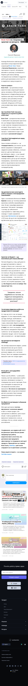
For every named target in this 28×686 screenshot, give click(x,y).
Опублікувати (16, 482)
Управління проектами (17, 18)
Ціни (5, 606)
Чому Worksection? (8, 609)
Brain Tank (12, 66)
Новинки (3, 6)
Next (20, 6)
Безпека (5, 612)
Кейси (9, 6)
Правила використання (6, 654)
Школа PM (15, 6)
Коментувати (7, 466)
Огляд (5, 604)
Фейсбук (12, 445)
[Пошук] (26, 6)
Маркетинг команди (7, 18)
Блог (3, 14)
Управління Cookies (6, 660)
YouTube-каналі (6, 454)
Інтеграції (6, 614)
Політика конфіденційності (7, 657)
